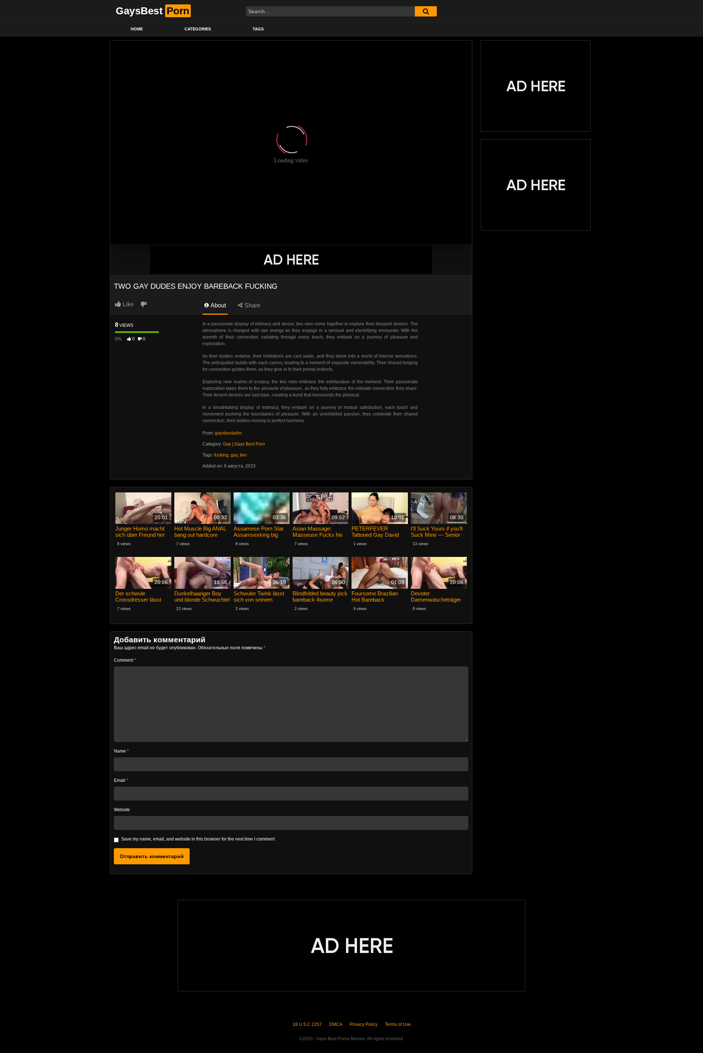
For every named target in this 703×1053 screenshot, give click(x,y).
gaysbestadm (228, 433)
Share (251, 305)
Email (121, 780)
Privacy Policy (363, 1024)
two (243, 455)
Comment (125, 660)
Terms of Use (398, 1024)
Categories (198, 29)
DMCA (335, 1024)
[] (426, 11)
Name (121, 751)
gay (234, 455)
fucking (221, 455)
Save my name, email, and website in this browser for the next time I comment (198, 839)
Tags (258, 29)
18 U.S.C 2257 (307, 1024)
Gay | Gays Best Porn (244, 444)
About (217, 305)
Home (137, 29)
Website (122, 809)
